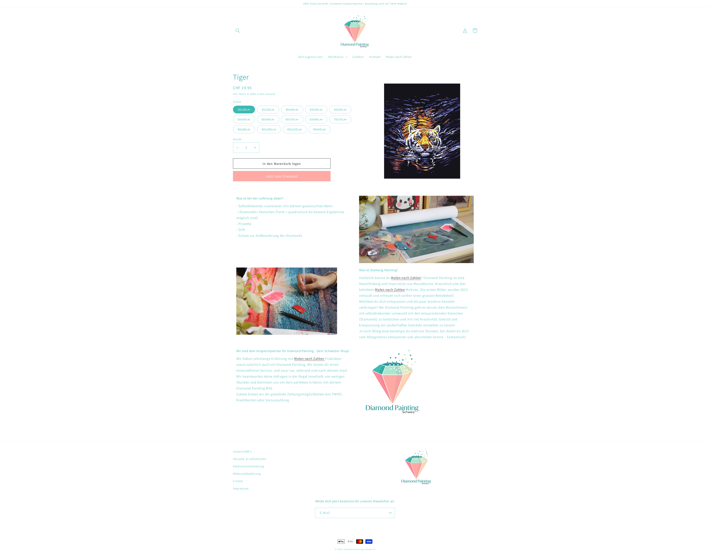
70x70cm (340, 119)
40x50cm (316, 109)
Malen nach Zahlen (406, 277)
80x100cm (269, 129)
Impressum (240, 488)
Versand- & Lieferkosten (249, 459)
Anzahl (237, 139)
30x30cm (244, 109)
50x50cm (340, 109)
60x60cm (268, 119)
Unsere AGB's (242, 451)
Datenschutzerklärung (248, 466)
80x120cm (294, 129)
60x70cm (292, 119)
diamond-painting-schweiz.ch (359, 549)
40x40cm (292, 109)
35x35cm (268, 109)
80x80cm (244, 129)
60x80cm (316, 119)
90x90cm (319, 129)
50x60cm (244, 119)
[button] (238, 31)
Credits (238, 481)
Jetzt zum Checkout (282, 176)
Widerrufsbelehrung (247, 474)
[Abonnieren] (390, 513)
